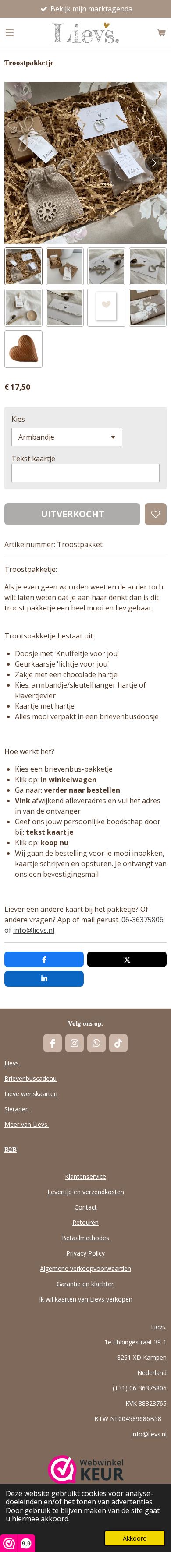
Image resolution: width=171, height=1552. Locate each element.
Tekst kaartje (33, 458)
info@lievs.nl (33, 930)
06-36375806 (142, 919)
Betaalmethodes (85, 1238)
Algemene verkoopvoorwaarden (85, 1268)
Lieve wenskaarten (30, 1094)
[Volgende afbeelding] (153, 163)
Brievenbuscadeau (30, 1078)
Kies (18, 419)
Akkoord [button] (135, 1538)
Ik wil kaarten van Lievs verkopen (85, 1299)
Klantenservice (85, 1176)
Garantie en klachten (86, 1284)
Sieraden (16, 1109)
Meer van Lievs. (26, 1124)
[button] (23, 266)
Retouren (85, 1222)
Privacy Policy (85, 1253)
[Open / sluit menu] (9, 33)
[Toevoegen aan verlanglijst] (156, 514)
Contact (86, 1207)
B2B (10, 1149)
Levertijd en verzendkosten (85, 1192)
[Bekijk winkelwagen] (161, 33)
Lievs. (12, 1063)
